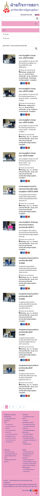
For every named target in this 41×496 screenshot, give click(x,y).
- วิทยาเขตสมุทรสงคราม (10, 454)
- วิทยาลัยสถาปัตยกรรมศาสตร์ (28, 422)
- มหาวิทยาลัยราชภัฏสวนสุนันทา (9, 420)
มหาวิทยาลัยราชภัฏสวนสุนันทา (27, 79)
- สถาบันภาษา (26, 471)
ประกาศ (6, 38)
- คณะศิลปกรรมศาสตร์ (10, 438)
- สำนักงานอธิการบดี (28, 460)
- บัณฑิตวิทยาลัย (26, 444)
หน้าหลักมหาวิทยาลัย (26, 15)
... (16, 407)
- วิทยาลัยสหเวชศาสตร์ (28, 424)
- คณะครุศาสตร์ (9, 424)
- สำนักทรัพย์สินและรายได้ (29, 462)
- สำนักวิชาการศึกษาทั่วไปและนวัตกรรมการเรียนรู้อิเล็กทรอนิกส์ (29, 465)
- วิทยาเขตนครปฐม (9, 452)
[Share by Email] (29, 83)
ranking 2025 (31, 72)
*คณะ (5, 422)
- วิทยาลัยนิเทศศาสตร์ (28, 438)
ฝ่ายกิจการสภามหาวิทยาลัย (28, 77)
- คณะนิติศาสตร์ (9, 442)
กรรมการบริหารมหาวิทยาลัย (26, 75)
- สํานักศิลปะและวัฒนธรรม (26, 457)
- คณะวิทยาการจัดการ (10, 440)
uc (23, 74)
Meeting (23, 72)
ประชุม (6, 34)
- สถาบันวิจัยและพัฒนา (28, 469)
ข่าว (4, 30)
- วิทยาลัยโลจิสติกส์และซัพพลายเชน (28, 431)
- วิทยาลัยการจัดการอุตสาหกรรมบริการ (27, 435)
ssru (20, 74)
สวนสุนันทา (33, 80)
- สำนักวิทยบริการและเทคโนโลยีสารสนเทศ (28, 453)
